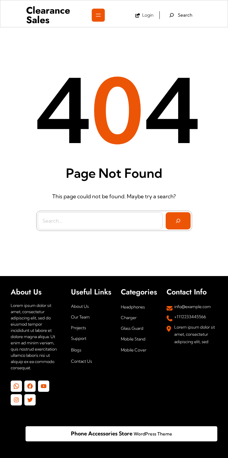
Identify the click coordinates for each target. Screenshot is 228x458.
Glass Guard (132, 328)
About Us (80, 306)
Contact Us (81, 361)
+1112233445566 (190, 316)
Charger (129, 317)
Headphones (133, 307)
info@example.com (192, 306)
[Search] (178, 220)
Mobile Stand (133, 339)
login (147, 15)
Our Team (80, 317)
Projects (78, 327)
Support (78, 338)
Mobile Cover (133, 350)
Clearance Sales (48, 15)
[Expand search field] (181, 15)
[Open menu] (98, 15)
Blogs (76, 350)
